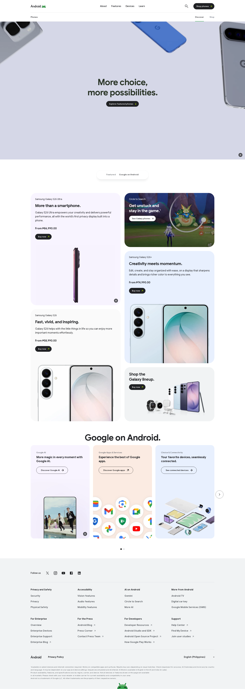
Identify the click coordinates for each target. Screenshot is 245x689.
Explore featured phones (121, 104)
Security (35, 596)
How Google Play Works (137, 642)
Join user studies (181, 636)
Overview (36, 625)
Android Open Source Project (141, 636)
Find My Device (179, 630)
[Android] (36, 6)
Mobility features (87, 607)
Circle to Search (133, 601)
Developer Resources (136, 625)
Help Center (178, 625)
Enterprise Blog (39, 642)
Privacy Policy (56, 657)
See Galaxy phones (141, 218)
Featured (111, 174)
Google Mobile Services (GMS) (188, 607)
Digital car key (179, 601)
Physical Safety (39, 607)
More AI (128, 607)
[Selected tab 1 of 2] (121, 549)
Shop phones (202, 6)
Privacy (35, 601)
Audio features (86, 601)
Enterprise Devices (41, 630)
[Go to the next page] (219, 494)
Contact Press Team (89, 636)
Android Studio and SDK (137, 630)
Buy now (42, 236)
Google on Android (129, 174)
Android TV (177, 596)
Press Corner (85, 630)
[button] (240, 155)
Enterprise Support (41, 636)
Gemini (128, 596)
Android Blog (85, 625)
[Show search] (186, 6)
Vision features (86, 596)
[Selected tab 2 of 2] (123, 549)
